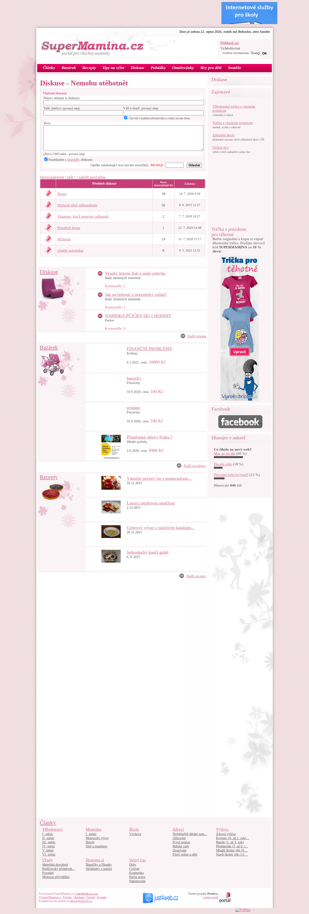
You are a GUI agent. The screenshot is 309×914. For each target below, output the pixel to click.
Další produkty (195, 466)
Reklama (79, 897)
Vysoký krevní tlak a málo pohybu (135, 273)
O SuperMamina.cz (50, 897)
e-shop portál (210, 897)
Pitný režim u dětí (185, 854)
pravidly (73, 159)
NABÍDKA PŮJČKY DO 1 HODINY (138, 315)
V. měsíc (48, 850)
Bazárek (49, 347)
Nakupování (137, 881)
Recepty (49, 477)
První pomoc (181, 842)
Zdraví (178, 829)
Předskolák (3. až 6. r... (232, 846)
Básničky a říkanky (99, 864)
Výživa (222, 829)
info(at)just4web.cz (81, 901)
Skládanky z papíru (99, 869)
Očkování (179, 838)
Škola (134, 829)
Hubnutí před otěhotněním (77, 205)
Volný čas (137, 860)
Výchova (135, 834)
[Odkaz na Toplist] (242, 910)
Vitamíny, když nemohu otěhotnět (83, 216)
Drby (132, 864)
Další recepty (196, 576)
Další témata (197, 336)
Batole (90, 842)
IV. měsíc (48, 846)
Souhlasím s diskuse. (70, 159)
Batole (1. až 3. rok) (230, 842)
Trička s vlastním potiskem (232, 123)
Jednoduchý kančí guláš (148, 552)
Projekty (67, 897)
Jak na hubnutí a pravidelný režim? (136, 294)
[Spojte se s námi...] (240, 427)
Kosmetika (136, 873)
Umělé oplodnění (70, 250)
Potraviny (133, 383)
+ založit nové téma (90, 177)
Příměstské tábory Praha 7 (150, 437)
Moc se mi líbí (224, 453)
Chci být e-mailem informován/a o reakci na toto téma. (159, 118)
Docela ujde (223, 464)
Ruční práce (137, 877)
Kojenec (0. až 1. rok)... (232, 838)
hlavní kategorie (52, 177)
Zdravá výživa (226, 834)
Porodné (48, 873)
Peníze (109, 320)
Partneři (90, 897)
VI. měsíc (49, 854)
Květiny (132, 353)
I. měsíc (47, 834)
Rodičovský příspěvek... (58, 869)
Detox (62, 194)
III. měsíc (49, 842)
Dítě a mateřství (96, 846)
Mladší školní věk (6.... (232, 850)
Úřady (47, 860)
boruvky (134, 378)
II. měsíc (48, 838)
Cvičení (134, 869)
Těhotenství (52, 829)
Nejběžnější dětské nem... (190, 834)
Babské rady (181, 846)
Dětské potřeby (137, 442)
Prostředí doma (68, 228)
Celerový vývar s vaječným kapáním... (161, 527)
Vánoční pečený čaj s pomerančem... (159, 478)
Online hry (220, 147)
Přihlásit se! (229, 43)
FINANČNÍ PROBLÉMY (149, 348)
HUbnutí (63, 239)
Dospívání (179, 850)
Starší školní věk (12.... (232, 854)
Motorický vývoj (97, 838)
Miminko (93, 829)
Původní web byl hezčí (231, 475)
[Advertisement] (126, 13)
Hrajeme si (95, 860)
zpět (70, 177)
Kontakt (101, 897)
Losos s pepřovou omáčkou (151, 503)
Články (48, 823)
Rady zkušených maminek (122, 278)
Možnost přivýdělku (56, 877)
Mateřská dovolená (55, 864)
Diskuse (49, 272)
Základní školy (223, 135)
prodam (133, 407)
